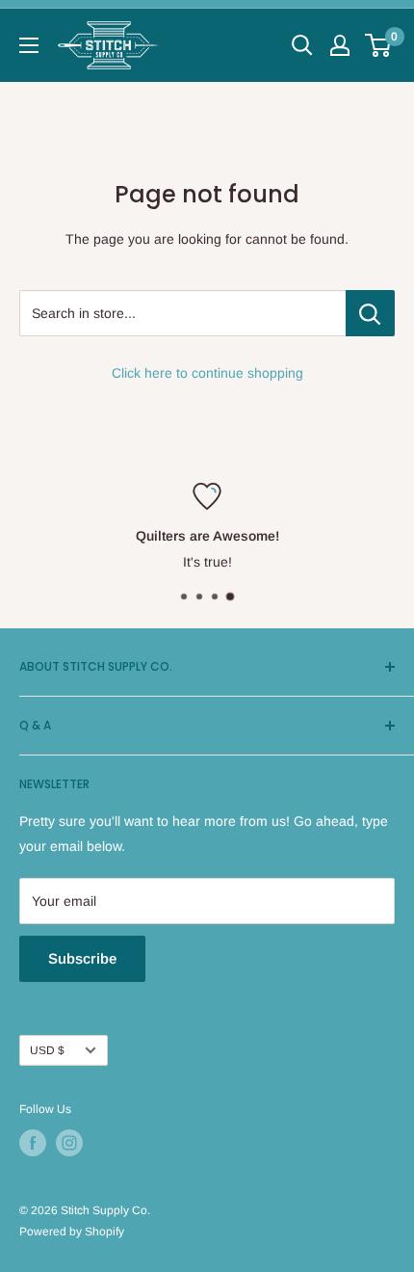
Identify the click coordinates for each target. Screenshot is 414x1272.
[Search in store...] (370, 313)
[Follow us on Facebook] (32, 1142)
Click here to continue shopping (207, 373)
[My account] (339, 45)
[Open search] (302, 45)
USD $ (47, 1050)
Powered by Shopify (71, 1231)
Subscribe (82, 958)
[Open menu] (29, 45)
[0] (379, 45)
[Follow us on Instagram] (69, 1142)
